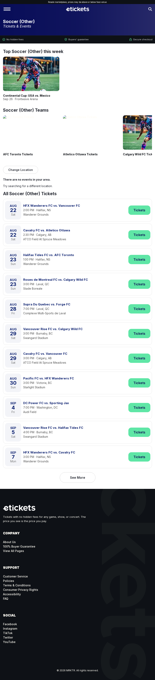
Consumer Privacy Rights (20, 589)
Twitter (8, 637)
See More (77, 478)
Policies (8, 581)
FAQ (5, 598)
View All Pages (13, 551)
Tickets (139, 210)
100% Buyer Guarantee (19, 546)
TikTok (8, 633)
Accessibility (12, 594)
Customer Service (15, 576)
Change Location (20, 170)
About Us (9, 542)
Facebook (10, 624)
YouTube (9, 642)
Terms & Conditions (17, 585)
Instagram (10, 628)
